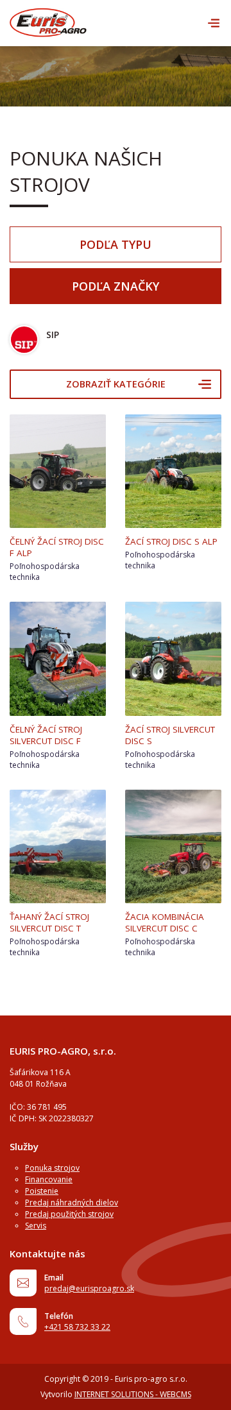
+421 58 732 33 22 (77, 1326)
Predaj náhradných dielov (71, 1202)
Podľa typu (115, 244)
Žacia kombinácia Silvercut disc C (164, 922)
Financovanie (49, 1179)
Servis (35, 1225)
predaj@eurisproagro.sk (89, 1288)
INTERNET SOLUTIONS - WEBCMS (132, 1394)
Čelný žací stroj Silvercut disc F (46, 735)
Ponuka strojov (52, 1167)
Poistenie (41, 1190)
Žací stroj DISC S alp (171, 541)
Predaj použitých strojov (69, 1214)
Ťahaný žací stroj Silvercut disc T (49, 922)
